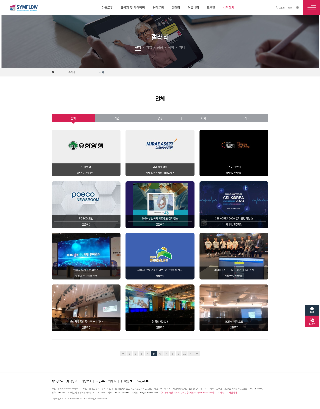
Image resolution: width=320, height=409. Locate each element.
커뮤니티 (193, 7)
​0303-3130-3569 (121, 392)
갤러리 (176, 7)
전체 (138, 47)
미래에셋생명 (160, 167)
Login (281, 7)
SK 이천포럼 (234, 167)
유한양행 (86, 167)
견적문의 (158, 7)
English (141, 381)
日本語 (125, 381)
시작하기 (228, 7)
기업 (149, 47)
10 (184, 353)
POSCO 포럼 (86, 218)
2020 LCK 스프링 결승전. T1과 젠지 (234, 270)
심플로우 (107, 7)
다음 (191, 353)
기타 (182, 47)
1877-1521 (63, 392)
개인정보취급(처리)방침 (64, 381)
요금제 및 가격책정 (132, 7)
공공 (160, 47)
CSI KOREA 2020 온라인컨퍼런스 (234, 218)
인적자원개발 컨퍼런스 (86, 270)
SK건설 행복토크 (233, 321)
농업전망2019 (160, 321)
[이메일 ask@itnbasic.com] (200, 392)
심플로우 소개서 (105, 381)
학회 (171, 47)
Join (290, 7)
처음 (123, 353)
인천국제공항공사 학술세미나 (86, 321)
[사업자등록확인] (255, 388)
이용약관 (86, 381)
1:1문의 (312, 323)
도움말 (211, 7)
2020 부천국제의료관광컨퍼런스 (160, 218)
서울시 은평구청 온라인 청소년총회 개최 (159, 270)
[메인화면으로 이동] (53, 72)
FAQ (312, 312)
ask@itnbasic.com (149, 392)
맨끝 (197, 353)
